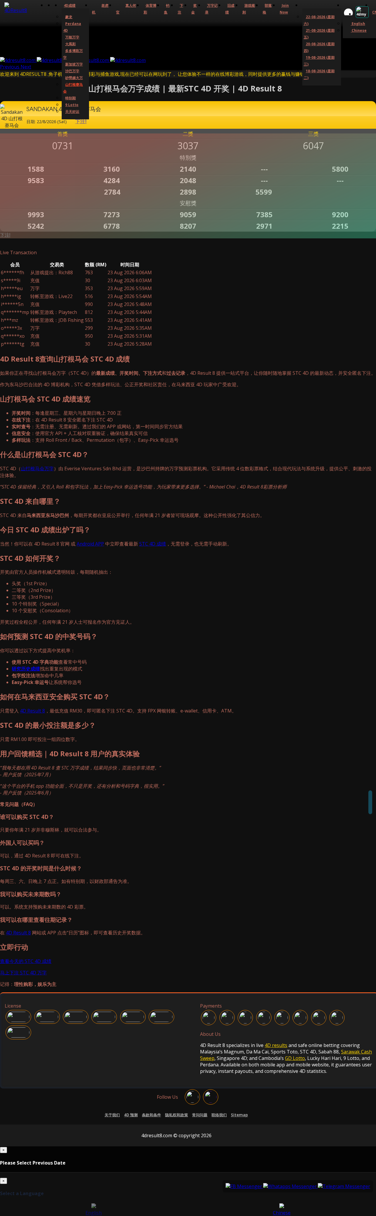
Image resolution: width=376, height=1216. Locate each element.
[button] (10, 66)
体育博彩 (150, 9)
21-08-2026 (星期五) (319, 34)
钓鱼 (166, 9)
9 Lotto (71, 104)
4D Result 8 (32, 710)
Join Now (284, 9)
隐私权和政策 (176, 1115)
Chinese (359, 30)
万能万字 (72, 37)
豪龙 (68, 16)
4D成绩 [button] (69, 5)
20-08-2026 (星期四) (319, 47)
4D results (276, 1045)
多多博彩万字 (73, 54)
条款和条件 (151, 1115)
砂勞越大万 (74, 77)
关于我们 (112, 1115)
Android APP (90, 544)
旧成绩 (229, 9)
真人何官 (126, 9)
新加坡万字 (74, 64)
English (358, 23)
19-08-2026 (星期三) (319, 61)
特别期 (70, 98)
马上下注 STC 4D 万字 (23, 972)
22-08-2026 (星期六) (319, 20)
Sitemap (239, 1115)
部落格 (267, 9)
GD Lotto (295, 1058)
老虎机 (100, 9)
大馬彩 (70, 43)
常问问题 (199, 1115)
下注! (5, 235)
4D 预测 (131, 1115)
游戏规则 (248, 9)
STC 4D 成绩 (152, 544)
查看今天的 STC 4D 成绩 (25, 961)
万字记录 (211, 9)
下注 (180, 9)
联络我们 (219, 1115)
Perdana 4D (72, 27)
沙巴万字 (72, 70)
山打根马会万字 (37, 468)
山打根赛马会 (73, 88)
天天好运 (72, 111)
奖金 (194, 9)
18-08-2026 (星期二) (319, 74)
